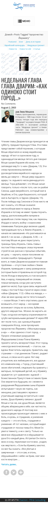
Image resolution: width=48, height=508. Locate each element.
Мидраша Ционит (36, 45)
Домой (8, 34)
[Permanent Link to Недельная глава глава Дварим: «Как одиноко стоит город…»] (24, 73)
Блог (21, 41)
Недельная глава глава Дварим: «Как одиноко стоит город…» (24, 89)
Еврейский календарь (15, 45)
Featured (12, 41)
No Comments (8, 103)
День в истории (33, 41)
